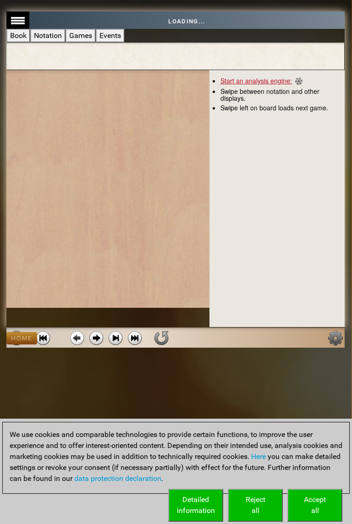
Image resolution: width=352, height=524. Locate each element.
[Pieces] (335, 338)
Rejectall (255, 505)
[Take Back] (77, 338)
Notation (48, 35)
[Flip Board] (161, 338)
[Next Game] (134, 338)
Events (110, 35)
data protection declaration (117, 478)
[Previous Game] (43, 338)
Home (22, 338)
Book (18, 35)
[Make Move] (96, 338)
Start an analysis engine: (256, 80)
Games (80, 35)
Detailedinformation (196, 505)
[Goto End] (115, 338)
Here (258, 456)
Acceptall (315, 505)
